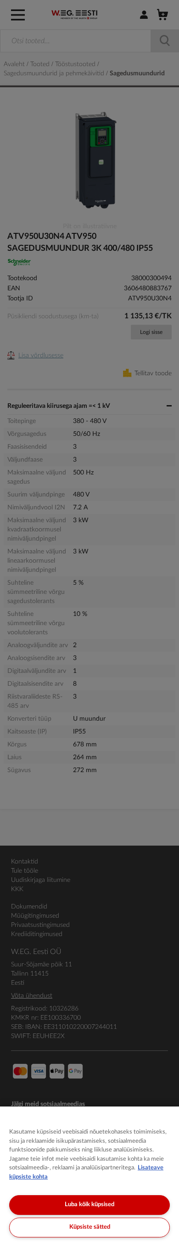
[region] (89, 1174)
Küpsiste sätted (89, 1227)
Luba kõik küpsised (89, 1205)
